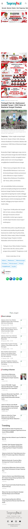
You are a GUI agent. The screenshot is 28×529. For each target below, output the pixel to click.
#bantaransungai (20, 260)
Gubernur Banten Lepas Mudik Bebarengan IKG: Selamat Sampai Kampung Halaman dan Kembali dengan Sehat (10, 407)
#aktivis (4, 260)
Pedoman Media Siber (10, 517)
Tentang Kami (14, 516)
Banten (14, 8)
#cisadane (4, 263)
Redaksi (8, 516)
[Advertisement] (14, 38)
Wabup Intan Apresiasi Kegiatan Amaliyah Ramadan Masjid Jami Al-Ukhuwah (12, 492)
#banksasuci (11, 260)
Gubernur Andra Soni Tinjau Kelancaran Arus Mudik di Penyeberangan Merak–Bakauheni (10, 417)
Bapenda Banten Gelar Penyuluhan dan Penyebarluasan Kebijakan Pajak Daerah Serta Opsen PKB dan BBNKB (14, 430)
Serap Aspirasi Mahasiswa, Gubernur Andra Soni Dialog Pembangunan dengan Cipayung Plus (9, 377)
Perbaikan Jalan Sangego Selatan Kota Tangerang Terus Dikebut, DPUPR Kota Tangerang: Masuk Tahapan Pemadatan (12, 446)
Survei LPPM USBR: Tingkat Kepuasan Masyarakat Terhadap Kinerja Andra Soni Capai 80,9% (9, 386)
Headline (14, 266)
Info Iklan (17, 517)
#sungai (21, 263)
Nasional (9, 8)
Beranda (4, 8)
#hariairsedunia (13, 263)
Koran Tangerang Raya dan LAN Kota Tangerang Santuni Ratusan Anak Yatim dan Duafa (13, 500)
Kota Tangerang (21, 8)
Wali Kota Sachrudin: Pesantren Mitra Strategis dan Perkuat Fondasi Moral (11, 461)
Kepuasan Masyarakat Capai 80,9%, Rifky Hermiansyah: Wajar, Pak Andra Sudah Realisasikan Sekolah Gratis (10, 396)
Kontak (18, 516)
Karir (21, 517)
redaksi (8, 272)
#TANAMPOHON (6, 266)
